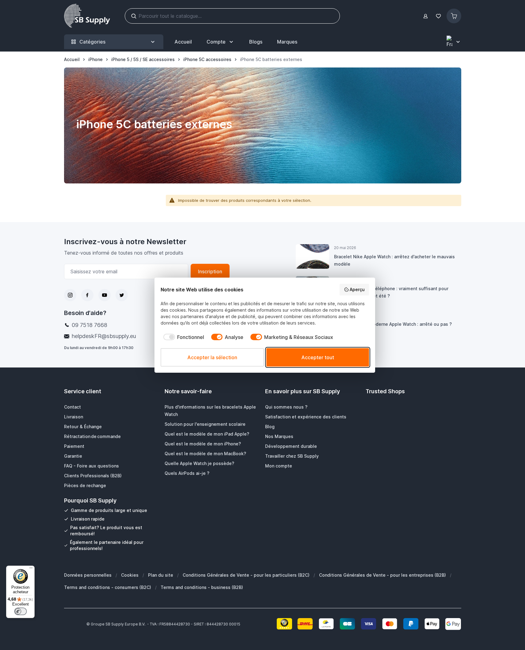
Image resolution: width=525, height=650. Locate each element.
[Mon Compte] (425, 16)
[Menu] (31, 569)
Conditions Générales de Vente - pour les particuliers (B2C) (246, 575)
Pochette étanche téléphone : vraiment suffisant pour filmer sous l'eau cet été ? (391, 292)
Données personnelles (88, 575)
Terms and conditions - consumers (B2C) (107, 587)
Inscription (210, 271)
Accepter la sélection (212, 357)
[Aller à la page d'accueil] (87, 16)
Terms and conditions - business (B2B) (202, 587)
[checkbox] (182, 337)
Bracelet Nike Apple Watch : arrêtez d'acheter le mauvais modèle (394, 260)
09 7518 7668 (89, 325)
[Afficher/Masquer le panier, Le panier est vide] (454, 16)
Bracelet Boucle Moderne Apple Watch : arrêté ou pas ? (393, 324)
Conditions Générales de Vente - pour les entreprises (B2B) (382, 575)
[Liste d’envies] (438, 16)
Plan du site (160, 575)
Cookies (130, 575)
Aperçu (357, 289)
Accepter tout (317, 357)
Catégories (92, 42)
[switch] (20, 611)
